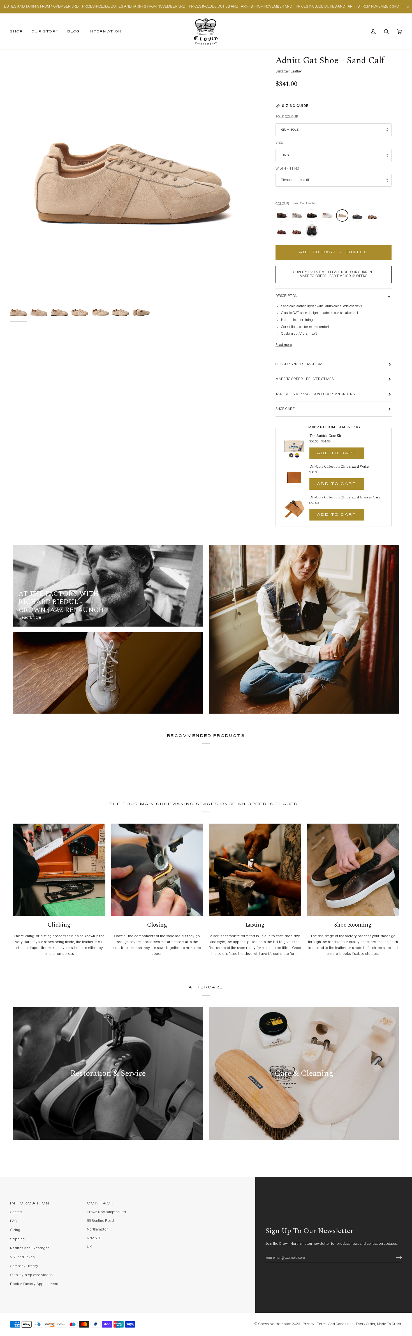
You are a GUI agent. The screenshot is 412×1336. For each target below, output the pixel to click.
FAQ (13, 1221)
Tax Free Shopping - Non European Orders (315, 394)
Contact (16, 1212)
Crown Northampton (274, 1324)
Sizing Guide (295, 106)
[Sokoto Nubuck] (298, 232)
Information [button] (30, 1203)
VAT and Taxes (22, 1257)
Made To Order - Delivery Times (305, 379)
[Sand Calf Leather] (343, 216)
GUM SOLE (289, 130)
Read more (284, 345)
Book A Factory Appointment (34, 1284)
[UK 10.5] (312, 232)
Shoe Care (285, 409)
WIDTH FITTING (287, 168)
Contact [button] (101, 1203)
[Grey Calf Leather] (298, 216)
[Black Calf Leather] (313, 216)
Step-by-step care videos (31, 1275)
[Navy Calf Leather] (358, 216)
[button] (18, 31)
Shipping (17, 1239)
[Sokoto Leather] (283, 232)
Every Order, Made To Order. (379, 1324)
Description (286, 296)
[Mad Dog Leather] (373, 216)
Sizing (15, 1230)
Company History (24, 1266)
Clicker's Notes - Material (300, 364)
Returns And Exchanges (29, 1248)
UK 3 (285, 155)
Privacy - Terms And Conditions (328, 1324)
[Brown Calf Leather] (283, 216)
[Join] (394, 1257)
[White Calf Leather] (328, 216)
